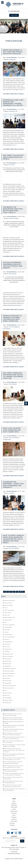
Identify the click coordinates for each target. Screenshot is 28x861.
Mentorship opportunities (10, 668)
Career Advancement (9, 610)
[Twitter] (12, 833)
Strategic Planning (8, 700)
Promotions (14, 813)
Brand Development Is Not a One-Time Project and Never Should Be (13, 51)
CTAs (5, 622)
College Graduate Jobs (9, 617)
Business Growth (8, 602)
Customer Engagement (14, 326)
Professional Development (10, 685)
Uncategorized (12, 59)
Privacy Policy (14, 821)
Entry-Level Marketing (14, 437)
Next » (22, 591)
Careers (14, 809)
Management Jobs (13, 111)
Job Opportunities (7, 439)
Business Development (9, 600)
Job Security (7, 644)
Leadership (11, 493)
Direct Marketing (6, 328)
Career (5, 607)
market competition (8, 656)
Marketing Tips (7, 666)
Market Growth (7, 658)
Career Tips (7, 615)
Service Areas (14, 807)
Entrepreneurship (8, 634)
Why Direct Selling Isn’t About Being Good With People (13, 157)
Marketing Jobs (7, 663)
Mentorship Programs (14, 218)
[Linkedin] (20, 833)
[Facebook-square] (8, 833)
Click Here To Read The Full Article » (13, 93)
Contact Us (14, 819)
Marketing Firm (7, 661)
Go (22, 841)
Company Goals (8, 619)
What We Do (14, 805)
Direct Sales (11, 164)
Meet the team (14, 811)
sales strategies (7, 697)
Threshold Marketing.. (18, 858)
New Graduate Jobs (8, 675)
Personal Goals (7, 680)
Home (14, 801)
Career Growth (7, 612)
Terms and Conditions (12, 824)
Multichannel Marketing (9, 673)
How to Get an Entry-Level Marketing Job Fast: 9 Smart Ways (12, 430)
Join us (14, 815)
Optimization (7, 678)
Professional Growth (8, 688)
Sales (5, 690)
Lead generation (8, 649)
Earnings (6, 632)
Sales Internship (12, 273)
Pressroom (14, 817)
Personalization (7, 683)
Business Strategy (8, 605)
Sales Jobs (6, 695)
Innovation (6, 639)
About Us (14, 803)
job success (7, 646)
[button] (26, 403)
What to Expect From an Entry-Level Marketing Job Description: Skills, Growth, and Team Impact (13, 539)
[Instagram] (16, 833)
